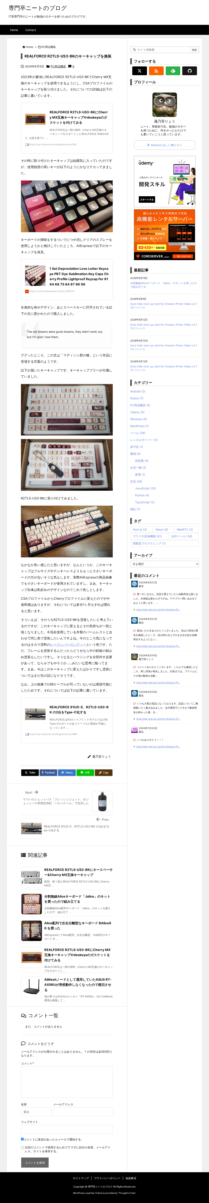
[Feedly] (173, 70)
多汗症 (136, 446)
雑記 (135, 509)
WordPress (139, 426)
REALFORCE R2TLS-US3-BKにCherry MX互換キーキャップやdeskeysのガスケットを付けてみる (77, 955)
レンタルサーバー (144, 440)
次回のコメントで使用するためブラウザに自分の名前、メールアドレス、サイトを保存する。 (67, 1149)
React (162, 529)
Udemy (137, 412)
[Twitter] (139, 70)
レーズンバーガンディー (68, 644)
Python (142, 495)
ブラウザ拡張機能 (147, 536)
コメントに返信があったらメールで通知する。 (54, 1139)
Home (29, 46)
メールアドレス (63, 1104)
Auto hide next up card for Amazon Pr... (158, 609)
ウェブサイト (29, 1122)
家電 (140, 474)
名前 (24, 1104)
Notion (136, 398)
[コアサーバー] (164, 234)
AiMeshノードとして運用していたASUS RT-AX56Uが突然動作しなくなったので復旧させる (78, 984)
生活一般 (138, 467)
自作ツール (181, 536)
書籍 (135, 453)
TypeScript (145, 502)
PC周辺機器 (49, 46)
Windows (138, 419)
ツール (137, 433)
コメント (26, 1063)
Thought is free (127, 1193)
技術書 (141, 460)
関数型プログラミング (149, 543)
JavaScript (145, 488)
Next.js (140, 529)
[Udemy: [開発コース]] (165, 181)
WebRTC (185, 529)
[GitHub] (189, 70)
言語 (136, 481)
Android (137, 391)
